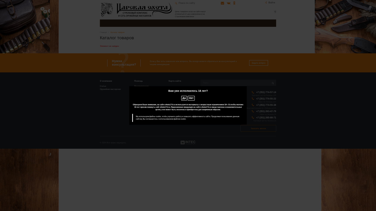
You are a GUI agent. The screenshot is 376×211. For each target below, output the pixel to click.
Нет (191, 98)
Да (184, 98)
